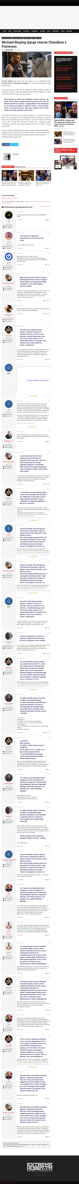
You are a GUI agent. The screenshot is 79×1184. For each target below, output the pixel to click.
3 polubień (47, 484)
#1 (49, 211)
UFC (33, 38)
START (4, 31)
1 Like (48, 264)
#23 (49, 922)
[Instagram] (74, 1)
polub (48, 219)
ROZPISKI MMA (17, 31)
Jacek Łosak (9, 50)
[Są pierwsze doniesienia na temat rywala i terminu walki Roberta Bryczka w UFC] (43, 175)
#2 (49, 232)
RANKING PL (34, 31)
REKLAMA (69, 31)
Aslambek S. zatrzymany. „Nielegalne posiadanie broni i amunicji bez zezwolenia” (25, 184)
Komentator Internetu (8, 283)
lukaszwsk (8, 335)
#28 (49, 1071)
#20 (49, 806)
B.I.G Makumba (9, 703)
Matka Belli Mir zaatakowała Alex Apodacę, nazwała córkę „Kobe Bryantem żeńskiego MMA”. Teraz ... (64, 123)
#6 (49, 326)
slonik (8, 534)
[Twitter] (76, 1)
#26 (49, 1014)
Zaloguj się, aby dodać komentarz (10, 198)
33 (23, 49)
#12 (49, 525)
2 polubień (47, 313)
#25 (49, 978)
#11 (49, 488)
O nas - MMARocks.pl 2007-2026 (8, 1182)
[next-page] (5, 189)
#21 (49, 850)
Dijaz (8, 221)
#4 (49, 274)
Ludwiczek (9, 642)
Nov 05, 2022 (20, 884)
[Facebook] (71, 1)
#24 (49, 942)
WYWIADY (42, 31)
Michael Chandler (17, 38)
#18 (49, 737)
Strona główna (4, 35)
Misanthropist (8, 314)
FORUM (63, 31)
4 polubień (47, 300)
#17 (49, 694)
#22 (49, 884)
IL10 (9, 409)
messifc (9, 931)
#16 (49, 658)
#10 (49, 452)
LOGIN (10, 31)
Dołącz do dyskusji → (45, 206)
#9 (49, 431)
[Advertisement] (39, 17)
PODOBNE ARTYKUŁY (8, 167)
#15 (49, 632)
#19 (49, 774)
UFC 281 (38, 38)
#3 (49, 253)
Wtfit (8, 893)
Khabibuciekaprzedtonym (10, 859)
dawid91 (8, 262)
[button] (75, 31)
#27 (49, 1035)
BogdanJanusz (9, 441)
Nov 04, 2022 (20, 211)
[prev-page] (3, 189)
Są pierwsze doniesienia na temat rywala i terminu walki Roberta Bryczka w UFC (43, 184)
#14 (49, 597)
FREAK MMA (55, 31)
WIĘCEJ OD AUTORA (20, 167)
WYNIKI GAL (26, 31)
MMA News (27, 38)
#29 (49, 1103)
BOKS (48, 31)
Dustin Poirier (11, 35)
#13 (49, 561)
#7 (49, 364)
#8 (49, 400)
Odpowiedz (20, 219)
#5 (49, 305)
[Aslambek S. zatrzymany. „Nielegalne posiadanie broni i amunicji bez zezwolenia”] (26, 175)
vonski (8, 241)
